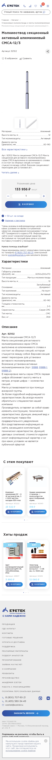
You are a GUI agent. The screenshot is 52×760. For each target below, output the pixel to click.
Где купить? (9, 629)
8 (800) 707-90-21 (24, 253)
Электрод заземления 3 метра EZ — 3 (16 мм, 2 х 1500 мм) (36, 568)
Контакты (7, 633)
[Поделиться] (47, 51)
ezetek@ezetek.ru (17, 255)
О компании (9, 669)
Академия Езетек (11, 682)
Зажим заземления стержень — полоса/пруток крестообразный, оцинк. (37, 496)
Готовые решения (12, 638)
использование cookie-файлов (20, 751)
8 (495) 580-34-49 (15, 701)
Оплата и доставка (13, 642)
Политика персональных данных (21, 691)
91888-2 (6, 371)
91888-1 (43, 368)
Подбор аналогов (12, 655)
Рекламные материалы (15, 651)
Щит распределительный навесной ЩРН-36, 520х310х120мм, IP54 (14, 569)
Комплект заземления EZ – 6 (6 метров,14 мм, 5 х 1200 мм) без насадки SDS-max (13, 496)
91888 (35, 368)
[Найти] (44, 12)
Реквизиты (8, 673)
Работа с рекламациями (16, 687)
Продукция (8, 624)
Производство (10, 678)
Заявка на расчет (12, 664)
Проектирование (11, 660)
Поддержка (8, 646)
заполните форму (39, 255)
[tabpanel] (14, 491)
